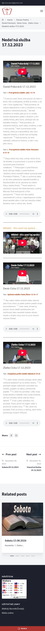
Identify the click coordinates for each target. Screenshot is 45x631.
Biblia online (8, 613)
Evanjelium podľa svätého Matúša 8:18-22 (24, 374)
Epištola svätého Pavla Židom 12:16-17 (23, 295)
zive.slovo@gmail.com (13, 3)
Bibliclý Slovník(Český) (13, 608)
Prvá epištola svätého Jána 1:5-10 (22, 93)
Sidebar (23, 628)
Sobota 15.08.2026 (15, 540)
